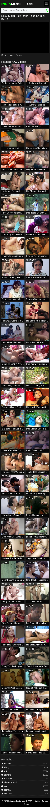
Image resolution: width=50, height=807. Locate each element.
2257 (30, 801)
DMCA (37, 801)
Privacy (45, 801)
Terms (26, 804)
